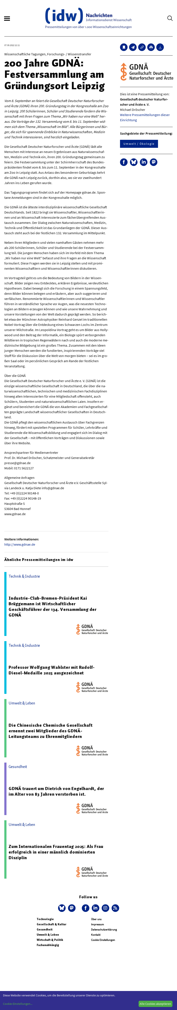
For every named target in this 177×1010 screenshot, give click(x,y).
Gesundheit (44, 929)
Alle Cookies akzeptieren (155, 1004)
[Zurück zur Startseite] (88, 18)
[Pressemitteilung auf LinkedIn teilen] (143, 162)
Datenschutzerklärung (104, 929)
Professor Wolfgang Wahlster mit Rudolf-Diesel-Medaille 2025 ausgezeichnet (52, 670)
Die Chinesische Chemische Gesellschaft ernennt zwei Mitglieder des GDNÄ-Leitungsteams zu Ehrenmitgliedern (50, 731)
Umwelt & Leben (48, 935)
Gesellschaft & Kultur (51, 924)
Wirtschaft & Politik (50, 940)
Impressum (97, 924)
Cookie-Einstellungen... (17, 1004)
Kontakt (95, 935)
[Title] (142, 47)
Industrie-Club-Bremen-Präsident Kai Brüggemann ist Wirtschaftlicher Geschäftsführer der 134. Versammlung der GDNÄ (52, 606)
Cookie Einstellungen (103, 940)
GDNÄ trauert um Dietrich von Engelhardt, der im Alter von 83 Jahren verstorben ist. (56, 791)
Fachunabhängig (48, 945)
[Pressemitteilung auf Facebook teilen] (124, 162)
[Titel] (124, 47)
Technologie (45, 919)
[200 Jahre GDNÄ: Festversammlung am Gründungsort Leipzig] (133, 47)
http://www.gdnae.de (19, 544)
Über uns (96, 919)
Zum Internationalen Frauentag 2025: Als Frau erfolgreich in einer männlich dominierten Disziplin (56, 852)
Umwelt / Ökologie (139, 144)
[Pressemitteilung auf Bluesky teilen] (133, 162)
